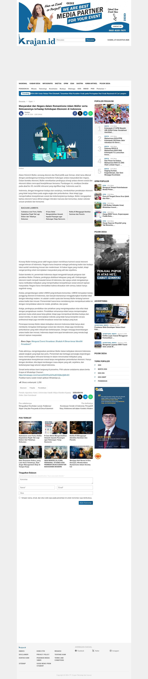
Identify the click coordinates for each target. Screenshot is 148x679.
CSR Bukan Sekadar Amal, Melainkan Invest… (113, 206)
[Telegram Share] (85, 113)
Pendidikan (42, 388)
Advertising (98, 325)
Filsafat (32, 388)
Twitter (97, 651)
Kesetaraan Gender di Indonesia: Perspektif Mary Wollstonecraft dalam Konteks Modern (76, 405)
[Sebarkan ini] (75, 113)
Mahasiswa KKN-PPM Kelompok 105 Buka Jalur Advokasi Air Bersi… (114, 140)
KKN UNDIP (102, 377)
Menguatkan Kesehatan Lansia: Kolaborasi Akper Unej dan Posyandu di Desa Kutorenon (36, 405)
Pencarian (90, 40)
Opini (104, 185)
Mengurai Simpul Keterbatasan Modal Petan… (115, 188)
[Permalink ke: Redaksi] (21, 113)
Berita (106, 126)
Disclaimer (23, 654)
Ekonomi (23, 388)
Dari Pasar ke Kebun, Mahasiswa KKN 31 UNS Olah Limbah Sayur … (114, 162)
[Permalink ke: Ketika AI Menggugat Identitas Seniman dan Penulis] (81, 427)
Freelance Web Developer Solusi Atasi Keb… (109, 328)
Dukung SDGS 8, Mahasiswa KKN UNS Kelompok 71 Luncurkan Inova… (114, 151)
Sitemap (22, 663)
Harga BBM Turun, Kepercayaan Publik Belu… (116, 215)
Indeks (22, 651)
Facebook (80, 651)
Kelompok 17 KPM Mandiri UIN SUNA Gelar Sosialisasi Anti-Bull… (115, 130)
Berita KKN (102, 369)
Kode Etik (41, 651)
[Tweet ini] (80, 113)
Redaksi (58, 651)
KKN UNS (101, 373)
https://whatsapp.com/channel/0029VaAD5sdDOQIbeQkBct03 (44, 375)
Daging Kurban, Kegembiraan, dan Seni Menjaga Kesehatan (113, 173)
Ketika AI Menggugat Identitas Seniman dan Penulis (78, 438)
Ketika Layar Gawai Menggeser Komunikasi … (115, 337)
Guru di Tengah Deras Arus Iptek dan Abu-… (116, 197)
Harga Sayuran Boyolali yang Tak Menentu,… (114, 224)
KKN (99, 365)
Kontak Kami (24, 658)
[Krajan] (37, 40)
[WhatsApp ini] (90, 113)
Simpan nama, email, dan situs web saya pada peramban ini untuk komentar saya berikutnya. (56, 498)
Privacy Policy (43, 654)
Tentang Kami (60, 654)
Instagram (115, 651)
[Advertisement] (74, 63)
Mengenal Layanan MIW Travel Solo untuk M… (115, 346)
